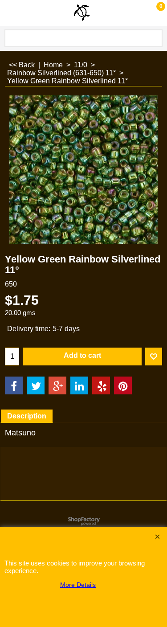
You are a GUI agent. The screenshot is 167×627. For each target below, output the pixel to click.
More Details (78, 584)
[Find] (154, 38)
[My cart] (152, 12)
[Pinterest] (123, 385)
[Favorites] (153, 356)
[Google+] (57, 385)
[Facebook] (14, 385)
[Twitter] (36, 385)
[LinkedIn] (79, 385)
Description (26, 416)
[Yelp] (101, 385)
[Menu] (9, 14)
